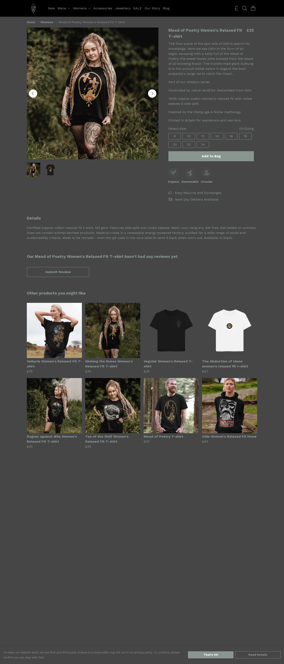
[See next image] (152, 93)
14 (217, 136)
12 (203, 136)
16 (231, 136)
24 (203, 144)
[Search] (245, 8)
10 (189, 136)
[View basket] (253, 8)
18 (245, 136)
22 (189, 144)
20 (175, 144)
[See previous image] (33, 93)
